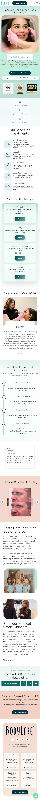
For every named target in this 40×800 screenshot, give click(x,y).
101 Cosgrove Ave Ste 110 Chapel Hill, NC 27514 (12, 779)
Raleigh (7, 78)
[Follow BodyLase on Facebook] (29, 683)
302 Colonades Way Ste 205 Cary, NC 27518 (28, 760)
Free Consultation (19, 3)
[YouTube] (17, 740)
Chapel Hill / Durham (20, 246)
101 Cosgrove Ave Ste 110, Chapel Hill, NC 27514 (20, 249)
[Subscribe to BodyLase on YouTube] (36, 683)
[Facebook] (13, 740)
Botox (20, 327)
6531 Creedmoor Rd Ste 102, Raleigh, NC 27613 (20, 210)
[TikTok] (27, 740)
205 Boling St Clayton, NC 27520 (28, 778)
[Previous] (2, 502)
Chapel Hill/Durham (24, 77)
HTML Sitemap (23, 746)
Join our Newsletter (10, 683)
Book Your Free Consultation (20, 73)
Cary (15, 78)
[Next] (37, 502)
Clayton (34, 78)
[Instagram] (22, 740)
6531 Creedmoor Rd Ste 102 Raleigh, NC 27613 (11, 760)
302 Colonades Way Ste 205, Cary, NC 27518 (20, 230)
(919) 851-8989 (20, 232)
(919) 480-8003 (20, 253)
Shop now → (8, 660)
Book (20, 219)
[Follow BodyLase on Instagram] (23, 683)
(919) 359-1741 (20, 271)
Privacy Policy (23, 744)
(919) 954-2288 (20, 214)
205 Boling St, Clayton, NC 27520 (20, 269)
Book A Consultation (20, 712)
